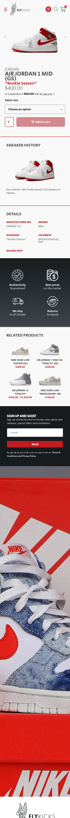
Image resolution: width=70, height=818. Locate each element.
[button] (5, 37)
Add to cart (42, 122)
